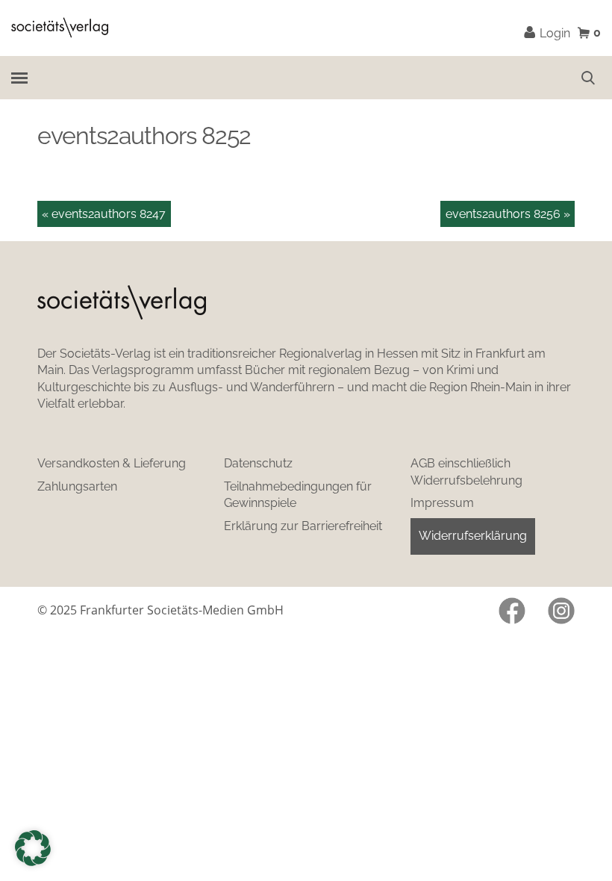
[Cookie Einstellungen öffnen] (33, 848)
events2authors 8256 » (508, 214)
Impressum (442, 503)
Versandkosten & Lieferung (111, 463)
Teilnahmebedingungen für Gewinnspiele (298, 495)
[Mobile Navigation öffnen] (19, 77)
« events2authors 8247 (104, 214)
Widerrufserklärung (473, 536)
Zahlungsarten (77, 486)
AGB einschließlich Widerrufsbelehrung (466, 472)
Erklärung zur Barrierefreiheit (303, 526)
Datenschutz (258, 463)
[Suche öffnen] (588, 78)
